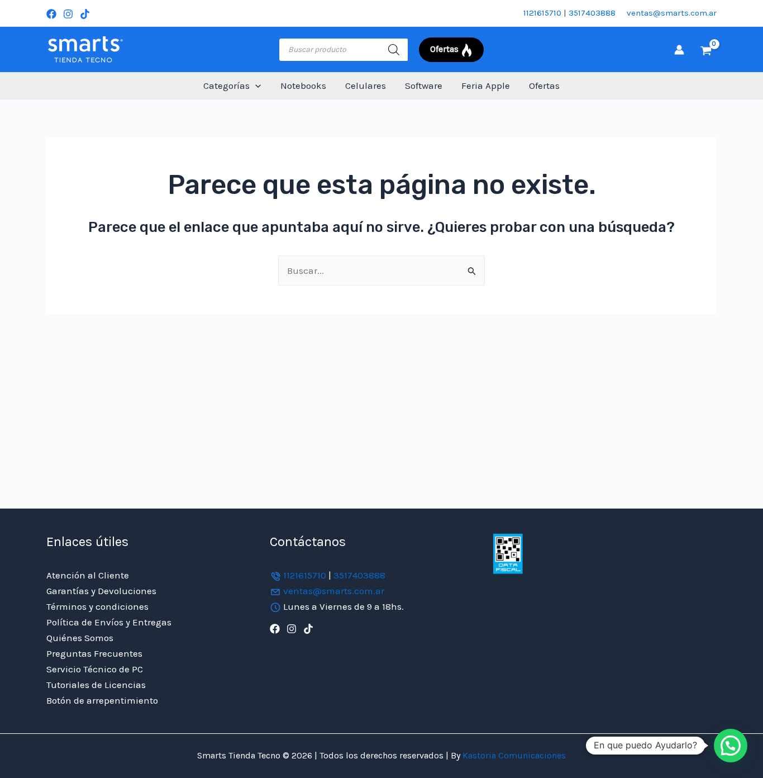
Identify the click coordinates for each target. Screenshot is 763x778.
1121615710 (542, 13)
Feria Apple (485, 85)
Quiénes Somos (79, 637)
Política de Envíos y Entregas (108, 622)
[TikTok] (85, 14)
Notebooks (303, 85)
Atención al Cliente (87, 575)
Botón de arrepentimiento (102, 700)
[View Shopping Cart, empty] (706, 49)
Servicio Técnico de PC (94, 669)
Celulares (365, 85)
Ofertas (544, 85)
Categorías (226, 85)
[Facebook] (51, 14)
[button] (255, 86)
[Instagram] (68, 14)
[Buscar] (394, 50)
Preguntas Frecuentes (94, 653)
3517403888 (592, 13)
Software (423, 85)
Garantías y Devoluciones (101, 590)
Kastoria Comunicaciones (513, 755)
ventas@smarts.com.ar (672, 13)
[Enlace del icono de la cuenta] (679, 50)
